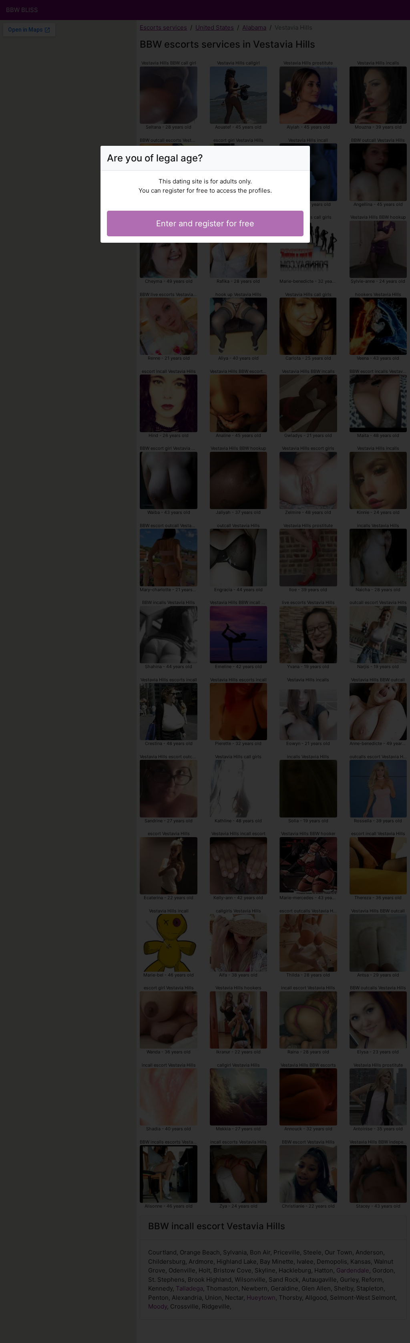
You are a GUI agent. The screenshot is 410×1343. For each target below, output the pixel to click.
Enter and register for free (205, 223)
